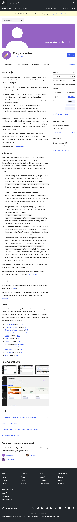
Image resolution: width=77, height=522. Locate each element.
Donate (61, 480)
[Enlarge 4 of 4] (47, 379)
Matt (4, 493)
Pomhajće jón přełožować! (57, 14)
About (4, 474)
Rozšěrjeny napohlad (60, 114)
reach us (5, 298)
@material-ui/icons (11, 330)
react (6, 347)
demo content (70, 105)
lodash (7, 341)
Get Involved (62, 474)
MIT (22, 324)
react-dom (8, 350)
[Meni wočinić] (74, 3)
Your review (57, 132)
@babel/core (9, 324)
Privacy (4, 484)
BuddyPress (7, 500)
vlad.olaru (33, 455)
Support (42, 477)
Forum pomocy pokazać (61, 150)
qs (5, 344)
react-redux (9, 353)
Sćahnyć (71, 55)
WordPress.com (8, 490)
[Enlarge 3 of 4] (47, 368)
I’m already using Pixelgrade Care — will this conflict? (20, 429)
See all (73, 132)
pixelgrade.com (33, 274)
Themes (23, 477)
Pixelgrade (20, 146)
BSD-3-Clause (19, 344)
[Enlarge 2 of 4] (31, 368)
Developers (43, 480)
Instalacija (35, 65)
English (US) (71, 97)
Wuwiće (46, 65)
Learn (41, 474)
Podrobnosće (8, 65)
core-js (7, 336)
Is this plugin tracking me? (11, 435)
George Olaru (10, 460)
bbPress (5, 496)
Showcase (24, 474)
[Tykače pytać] (22, 20)
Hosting (4, 480)
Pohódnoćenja (23, 65)
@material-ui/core (11, 327)
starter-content (70, 108)
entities (7, 338)
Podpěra (72, 65)
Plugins (23, 480)
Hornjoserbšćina (11, 508)
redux (7, 355)
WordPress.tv (45, 484)
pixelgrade (19, 56)
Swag (61, 484)
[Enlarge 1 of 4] (14, 368)
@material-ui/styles (11, 333)
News (4, 477)
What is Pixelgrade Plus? (10, 423)
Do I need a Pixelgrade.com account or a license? (19, 417)
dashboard (71, 101)
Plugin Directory (7, 8)
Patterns (24, 484)
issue (14, 288)
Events (60, 477)
